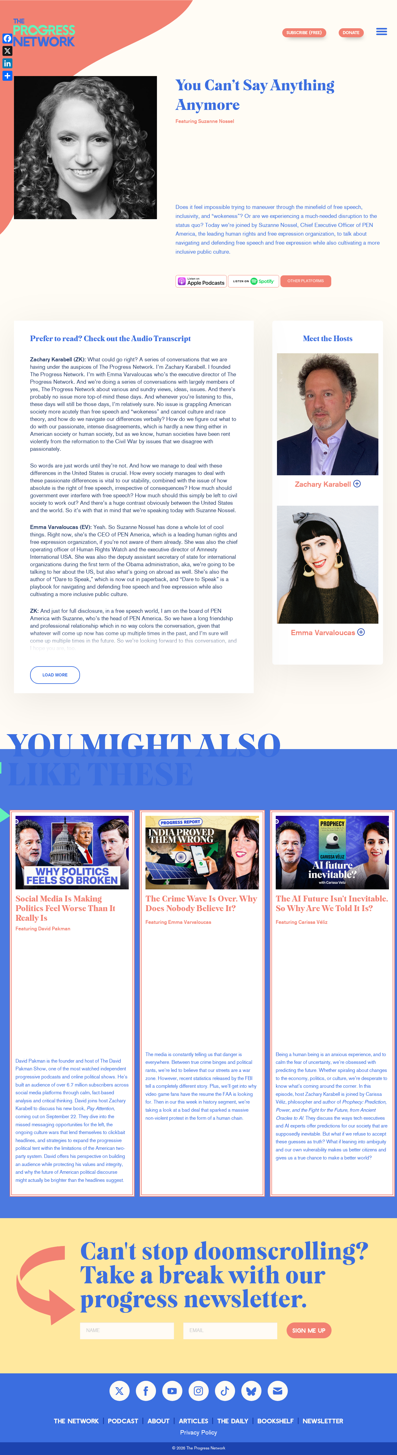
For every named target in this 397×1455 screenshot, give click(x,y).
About (159, 1420)
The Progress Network (44, 33)
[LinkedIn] (7, 63)
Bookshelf (276, 1420)
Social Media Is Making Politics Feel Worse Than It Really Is (65, 908)
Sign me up (309, 1330)
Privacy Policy (198, 1433)
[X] (7, 51)
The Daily (233, 1420)
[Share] (7, 76)
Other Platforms (306, 281)
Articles (193, 1420)
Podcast (123, 1420)
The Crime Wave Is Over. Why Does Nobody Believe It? (201, 903)
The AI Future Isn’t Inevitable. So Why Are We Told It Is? (332, 903)
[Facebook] (7, 38)
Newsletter (323, 1420)
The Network (76, 1420)
